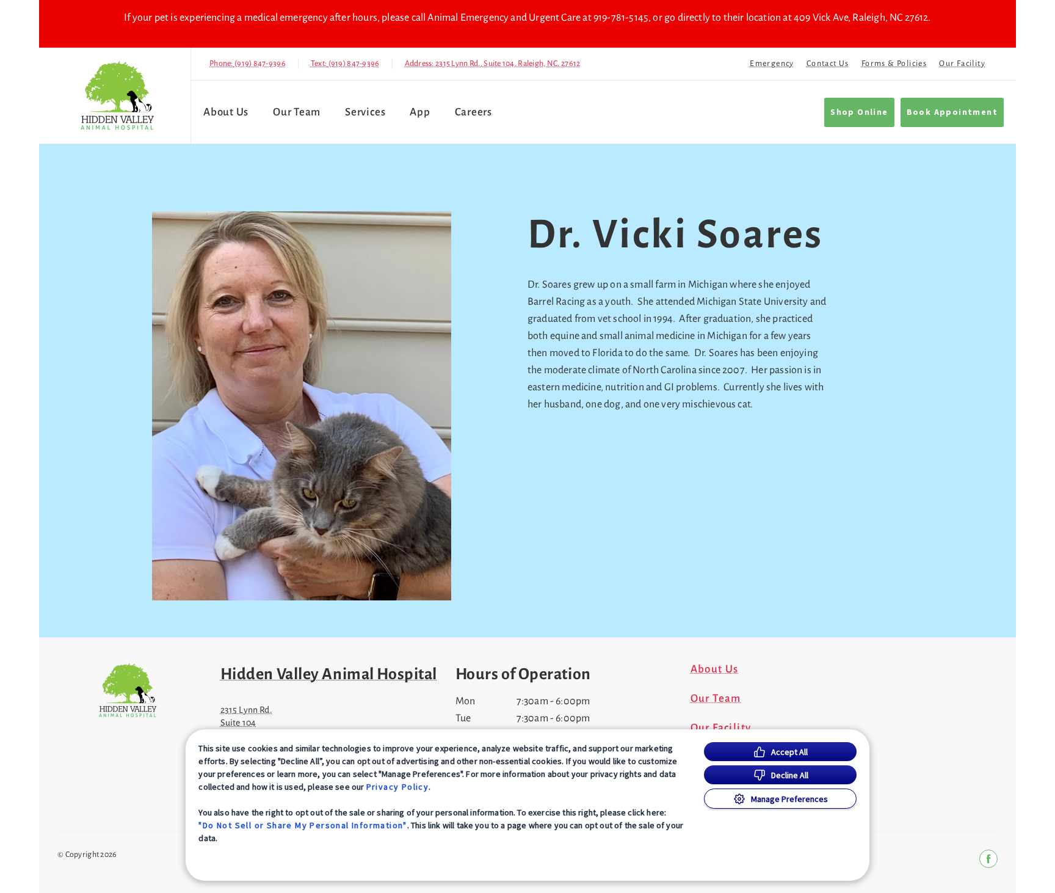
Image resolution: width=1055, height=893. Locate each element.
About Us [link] (225, 112)
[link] (117, 95)
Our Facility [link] (962, 63)
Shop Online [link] (859, 112)
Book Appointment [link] (952, 112)
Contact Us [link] (828, 63)
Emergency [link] (772, 63)
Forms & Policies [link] (894, 63)
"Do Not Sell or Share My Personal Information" (302, 825)
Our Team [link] (297, 112)
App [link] (420, 112)
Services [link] (365, 112)
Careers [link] (473, 112)
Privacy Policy (397, 786)
